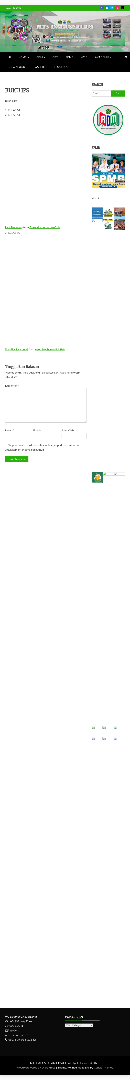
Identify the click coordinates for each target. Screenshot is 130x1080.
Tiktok (122, 7)
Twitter (112, 7)
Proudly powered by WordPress (36, 1067)
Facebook (102, 7)
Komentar (12, 385)
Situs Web (67, 430)
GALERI (40, 66)
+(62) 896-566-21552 (21, 1039)
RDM (39, 57)
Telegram (107, 7)
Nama (9, 430)
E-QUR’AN (61, 66)
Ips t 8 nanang (14, 227)
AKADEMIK (102, 57)
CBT (55, 57)
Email (37, 430)
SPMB (69, 57)
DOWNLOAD (16, 66)
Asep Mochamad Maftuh (44, 227)
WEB (84, 57)
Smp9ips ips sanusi (16, 349)
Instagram (117, 7)
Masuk (96, 198)
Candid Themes (103, 1067)
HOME (22, 57)
